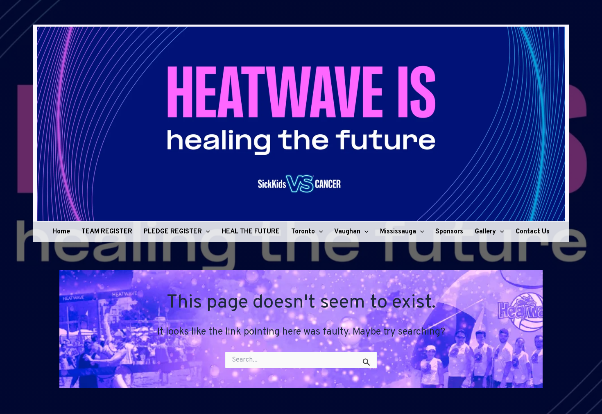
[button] (206, 231)
